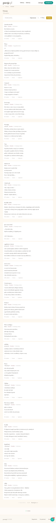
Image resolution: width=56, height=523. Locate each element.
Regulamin (34, 519)
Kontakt (50, 519)
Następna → (34, 502)
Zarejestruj (48, 2)
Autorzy (28, 2)
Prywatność (43, 519)
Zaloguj (40, 3)
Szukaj (49, 18)
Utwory (22, 2)
